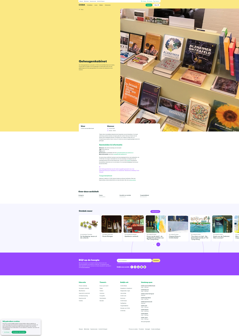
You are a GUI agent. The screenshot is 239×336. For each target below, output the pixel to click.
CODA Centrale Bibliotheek (87, 128)
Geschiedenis (102, 196)
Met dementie (143, 196)
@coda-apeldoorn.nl (122, 154)
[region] (119, 227)
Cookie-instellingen (155, 329)
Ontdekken (81, 196)
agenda (129, 160)
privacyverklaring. (85, 267)
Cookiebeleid (7, 328)
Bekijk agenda (155, 211)
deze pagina (133, 180)
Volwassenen (123, 196)
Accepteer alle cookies (19, 332)
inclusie (115, 154)
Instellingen (7, 332)
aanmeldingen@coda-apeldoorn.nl (125, 152)
